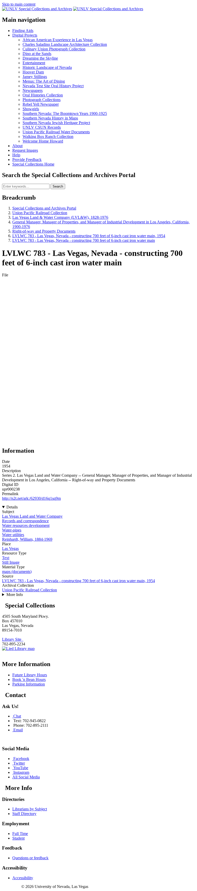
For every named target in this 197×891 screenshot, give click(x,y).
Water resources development (26, 525)
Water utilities (13, 535)
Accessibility (22, 878)
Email (18, 730)
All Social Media (26, 777)
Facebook (21, 758)
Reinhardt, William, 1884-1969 (27, 539)
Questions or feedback (30, 858)
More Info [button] (14, 594)
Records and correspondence (25, 521)
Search (58, 186)
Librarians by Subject (29, 809)
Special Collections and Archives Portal (44, 208)
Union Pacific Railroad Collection (39, 213)
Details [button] (12, 507)
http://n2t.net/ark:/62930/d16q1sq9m (31, 498)
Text (5, 558)
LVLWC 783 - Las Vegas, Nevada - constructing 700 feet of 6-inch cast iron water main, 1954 (88, 236)
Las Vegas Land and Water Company (32, 516)
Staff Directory (24, 813)
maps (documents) (17, 571)
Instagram (21, 772)
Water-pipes (11, 530)
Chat (17, 716)
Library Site (12, 639)
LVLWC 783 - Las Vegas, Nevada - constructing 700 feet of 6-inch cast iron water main (83, 240)
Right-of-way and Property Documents (43, 231)
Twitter (19, 763)
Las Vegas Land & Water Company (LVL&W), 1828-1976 (60, 217)
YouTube (20, 768)
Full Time (20, 833)
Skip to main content (18, 4)
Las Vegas (10, 548)
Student (18, 838)
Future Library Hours (29, 675)
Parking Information (28, 684)
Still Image (10, 562)
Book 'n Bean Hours (29, 679)
